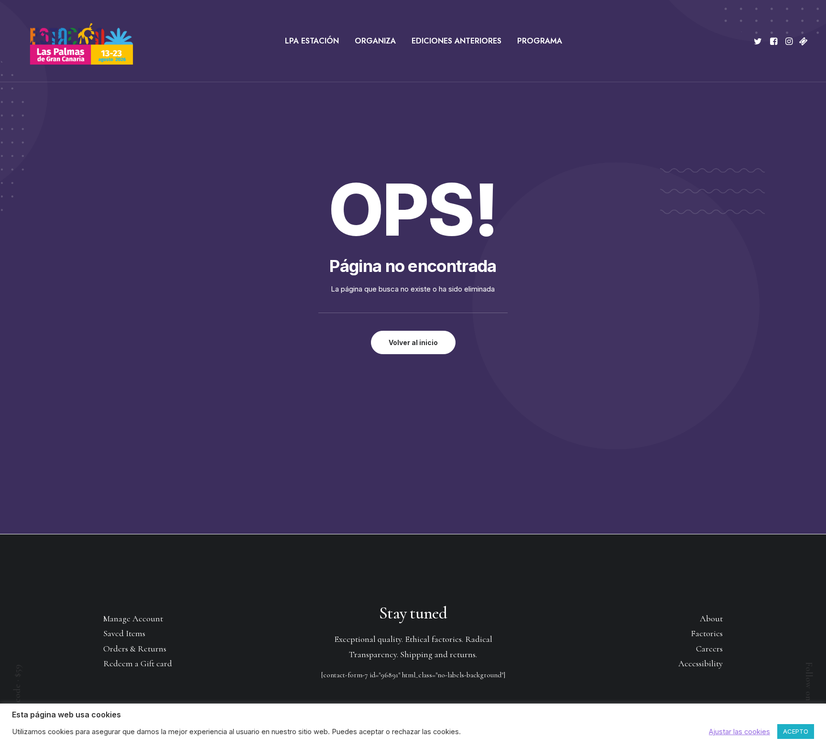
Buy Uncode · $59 (17, 697)
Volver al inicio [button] (413, 342)
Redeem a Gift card (137, 663)
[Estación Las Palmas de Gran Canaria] (75, 41)
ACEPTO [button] (795, 731)
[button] (759, 41)
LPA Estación (312, 40)
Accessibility (700, 663)
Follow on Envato (809, 696)
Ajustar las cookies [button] (739, 731)
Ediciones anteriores (456, 40)
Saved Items (124, 633)
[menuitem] (312, 41)
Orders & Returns (134, 648)
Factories (707, 633)
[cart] (802, 41)
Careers (709, 648)
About (711, 618)
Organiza (375, 40)
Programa (539, 40)
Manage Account (133, 618)
